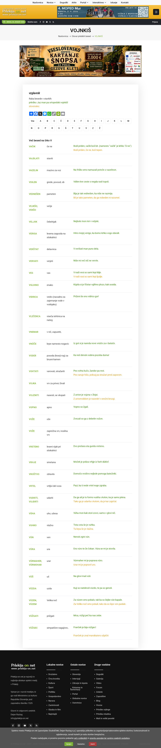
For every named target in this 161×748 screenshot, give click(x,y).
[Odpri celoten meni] (156, 12)
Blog (98, 701)
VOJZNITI (34, 395)
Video (98, 683)
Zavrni (93, 744)
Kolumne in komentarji (76, 688)
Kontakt (125, 2)
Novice (50, 2)
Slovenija (76, 674)
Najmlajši (52, 714)
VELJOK (33, 221)
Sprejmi (68, 744)
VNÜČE (32, 343)
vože (32, 431)
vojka (32, 383)
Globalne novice (79, 698)
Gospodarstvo (54, 696)
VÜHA (32, 513)
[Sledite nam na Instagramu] (43, 22)
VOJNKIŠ (99, 36)
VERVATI (33, 261)
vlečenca (34, 316)
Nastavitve (81, 744)
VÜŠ (31, 576)
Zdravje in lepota (80, 683)
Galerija (99, 679)
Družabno (52, 674)
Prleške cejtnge (103, 709)
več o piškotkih (80, 738)
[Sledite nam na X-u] (50, 22)
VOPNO (33, 407)
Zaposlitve (101, 696)
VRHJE (32, 462)
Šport (50, 687)
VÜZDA (32, 588)
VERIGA (33, 233)
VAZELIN (33, 170)
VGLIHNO (34, 285)
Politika (51, 692)
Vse (32, 121)
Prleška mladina (103, 714)
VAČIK (32, 146)
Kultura (51, 683)
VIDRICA (33, 297)
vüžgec (33, 627)
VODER (32, 355)
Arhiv (74, 2)
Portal (83, 2)
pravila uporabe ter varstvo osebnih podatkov (110, 738)
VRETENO (34, 446)
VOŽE (32, 419)
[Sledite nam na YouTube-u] (47, 22)
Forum (99, 687)
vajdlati (34, 158)
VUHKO (32, 525)
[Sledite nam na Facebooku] (40, 22)
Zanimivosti (53, 705)
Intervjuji (76, 679)
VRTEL (32, 486)
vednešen (34, 194)
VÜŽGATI (33, 616)
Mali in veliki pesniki (105, 718)
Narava (51, 701)
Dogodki (64, 2)
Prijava (155, 22)
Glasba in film (54, 709)
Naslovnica (38, 2)
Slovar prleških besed (81, 36)
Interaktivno (98, 2)
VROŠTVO (34, 474)
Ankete (99, 692)
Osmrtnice (77, 703)
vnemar (33, 332)
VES (31, 273)
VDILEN (33, 182)
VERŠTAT (34, 249)
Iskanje (113, 2)
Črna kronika (54, 679)
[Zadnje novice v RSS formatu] (53, 22)
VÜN (31, 537)
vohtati (33, 371)
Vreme (99, 705)
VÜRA (32, 549)
